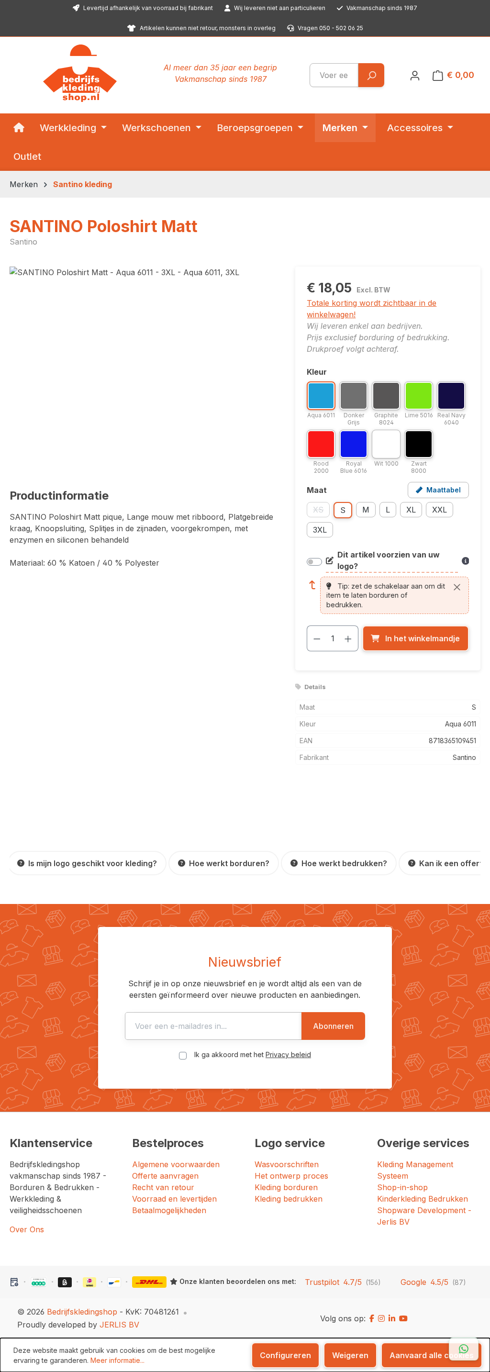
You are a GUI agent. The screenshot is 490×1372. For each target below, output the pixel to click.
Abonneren (333, 1026)
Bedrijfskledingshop (82, 1311)
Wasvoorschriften (287, 1164)
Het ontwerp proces (291, 1176)
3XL (320, 530)
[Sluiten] (457, 587)
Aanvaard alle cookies (432, 1355)
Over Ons (27, 1229)
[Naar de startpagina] (80, 73)
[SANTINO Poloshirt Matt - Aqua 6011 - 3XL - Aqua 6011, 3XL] (143, 369)
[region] (143, 369)
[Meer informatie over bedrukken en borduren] (465, 561)
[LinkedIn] (392, 1318)
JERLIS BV (119, 1324)
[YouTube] (403, 1318)
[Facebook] (371, 1318)
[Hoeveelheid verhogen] (348, 638)
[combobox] (334, 75)
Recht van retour (163, 1187)
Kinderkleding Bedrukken (422, 1199)
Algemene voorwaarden (176, 1164)
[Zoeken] (371, 75)
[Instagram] (381, 1318)
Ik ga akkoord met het (252, 1054)
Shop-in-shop (402, 1187)
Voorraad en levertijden (174, 1199)
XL (411, 509)
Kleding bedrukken (289, 1199)
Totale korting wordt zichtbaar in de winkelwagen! (371, 308)
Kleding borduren (286, 1187)
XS (321, 511)
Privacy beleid (288, 1054)
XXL (439, 509)
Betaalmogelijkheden (169, 1210)
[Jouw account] (414, 75)
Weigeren (350, 1355)
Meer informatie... (117, 1360)
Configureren (285, 1355)
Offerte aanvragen (165, 1176)
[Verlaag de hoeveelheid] (317, 638)
